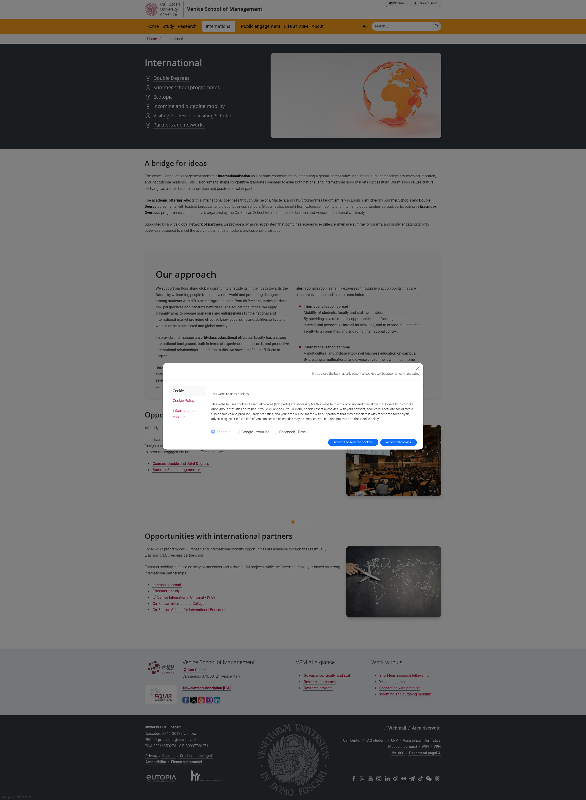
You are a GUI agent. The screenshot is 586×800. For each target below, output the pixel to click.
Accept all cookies (398, 442)
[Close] (417, 368)
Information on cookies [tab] (185, 413)
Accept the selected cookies (353, 442)
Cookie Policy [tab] (184, 401)
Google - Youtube (255, 432)
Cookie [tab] (178, 391)
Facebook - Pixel (292, 432)
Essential (224, 432)
